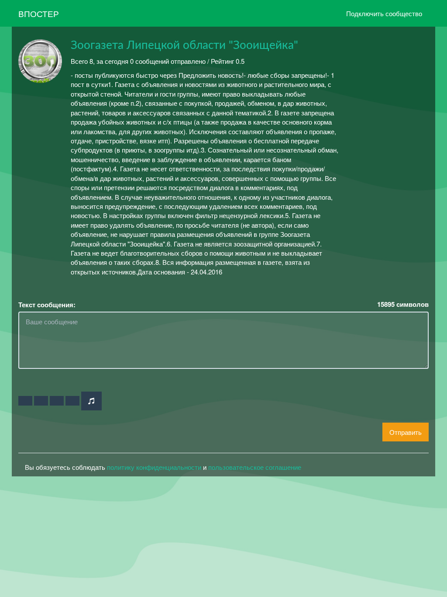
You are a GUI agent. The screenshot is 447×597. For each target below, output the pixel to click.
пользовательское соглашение (254, 467)
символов (403, 304)
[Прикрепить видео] (41, 401)
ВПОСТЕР (38, 13)
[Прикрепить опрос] (57, 401)
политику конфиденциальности (154, 467)
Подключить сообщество (384, 13)
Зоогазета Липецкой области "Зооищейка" (184, 45)
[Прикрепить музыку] (91, 401)
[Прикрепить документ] (72, 401)
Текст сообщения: (47, 304)
